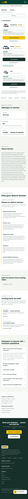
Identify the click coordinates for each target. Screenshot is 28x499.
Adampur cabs (6, 5)
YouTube (20, 458)
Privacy (2, 481)
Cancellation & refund (6, 479)
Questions (23, 98)
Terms (2, 483)
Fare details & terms (13, 41)
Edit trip (14, 15)
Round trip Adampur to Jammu (7, 463)
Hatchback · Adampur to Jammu (8, 399)
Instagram (15, 458)
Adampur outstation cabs (7, 468)
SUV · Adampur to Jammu (6, 403)
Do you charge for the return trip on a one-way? (13, 379)
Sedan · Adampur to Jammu (7, 401)
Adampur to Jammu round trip (7, 408)
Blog (2, 473)
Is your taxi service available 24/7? (12, 384)
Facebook (3, 458)
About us (3, 475)
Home (1, 5)
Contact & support (5, 477)
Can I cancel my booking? (9, 374)
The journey (3, 98)
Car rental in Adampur (6, 410)
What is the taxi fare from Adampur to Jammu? (12, 349)
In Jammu (10, 98)
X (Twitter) (9, 458)
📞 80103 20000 (14, 436)
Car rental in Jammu (5, 412)
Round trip (17, 98)
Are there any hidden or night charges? (11, 364)
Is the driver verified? (8, 369)
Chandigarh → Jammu (7, 284)
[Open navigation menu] (25, 2)
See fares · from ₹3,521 (14, 432)
